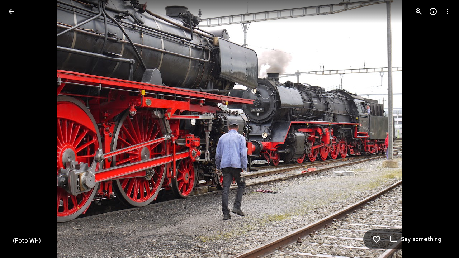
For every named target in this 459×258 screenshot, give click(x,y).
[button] (20, 129)
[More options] (447, 11)
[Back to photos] (11, 11)
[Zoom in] (419, 11)
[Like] (376, 239)
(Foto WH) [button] (27, 240)
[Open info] (433, 11)
